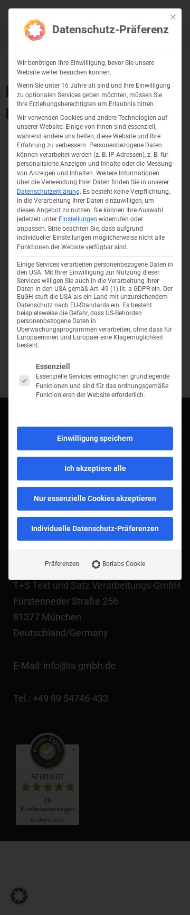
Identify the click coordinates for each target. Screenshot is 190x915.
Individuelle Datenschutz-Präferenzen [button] (95, 528)
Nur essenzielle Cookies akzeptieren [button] (95, 498)
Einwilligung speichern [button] (95, 438)
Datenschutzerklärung (48, 191)
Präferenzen (62, 564)
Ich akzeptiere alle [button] (95, 468)
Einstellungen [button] (78, 219)
